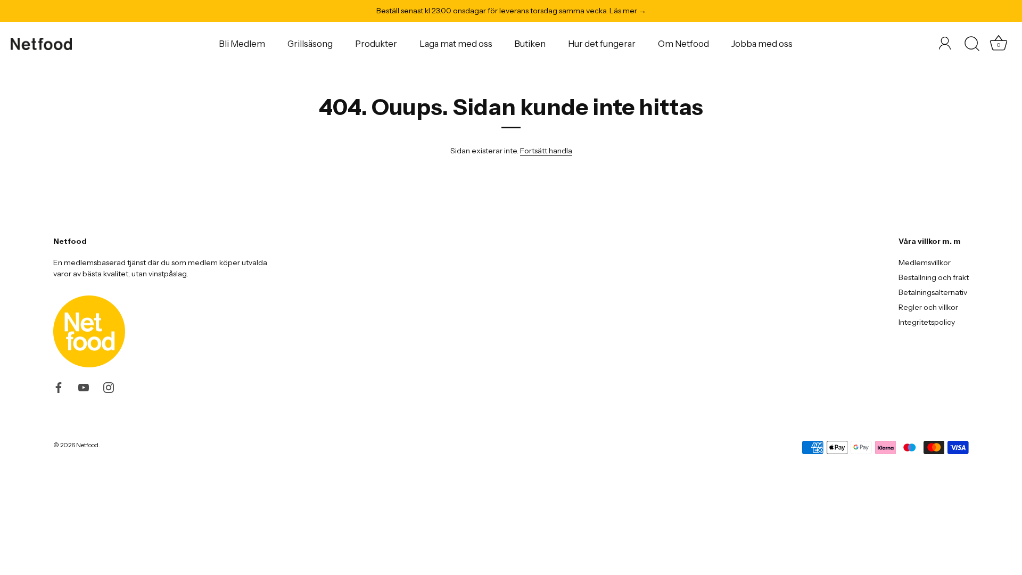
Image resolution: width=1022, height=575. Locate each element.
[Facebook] (58, 386)
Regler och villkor (928, 307)
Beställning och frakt (934, 277)
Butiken (530, 43)
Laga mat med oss (455, 43)
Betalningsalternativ (933, 292)
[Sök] (972, 44)
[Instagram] (108, 386)
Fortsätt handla (546, 150)
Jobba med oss (762, 43)
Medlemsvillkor (925, 262)
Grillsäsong (310, 43)
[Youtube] (83, 386)
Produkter (376, 43)
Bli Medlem (242, 43)
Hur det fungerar (602, 43)
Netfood (87, 445)
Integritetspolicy (927, 322)
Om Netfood (683, 43)
